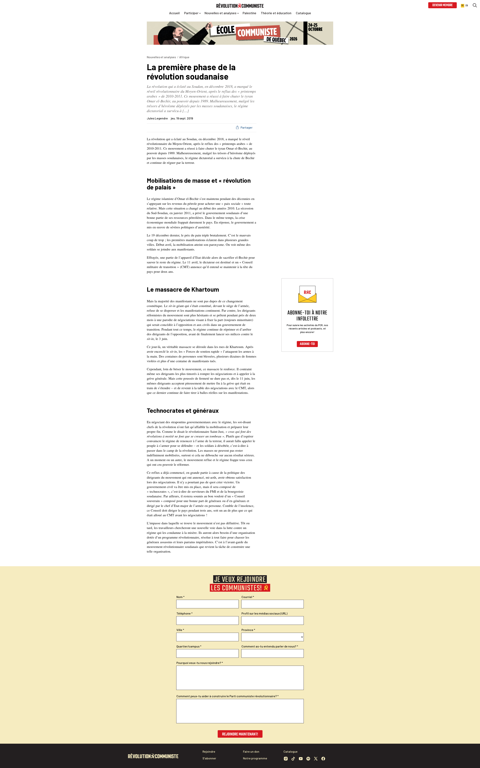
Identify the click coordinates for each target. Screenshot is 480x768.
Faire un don (251, 751)
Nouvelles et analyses (161, 57)
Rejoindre (208, 751)
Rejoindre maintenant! (240, 734)
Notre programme (255, 758)
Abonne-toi (307, 344)
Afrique (184, 57)
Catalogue (291, 751)
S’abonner (209, 758)
